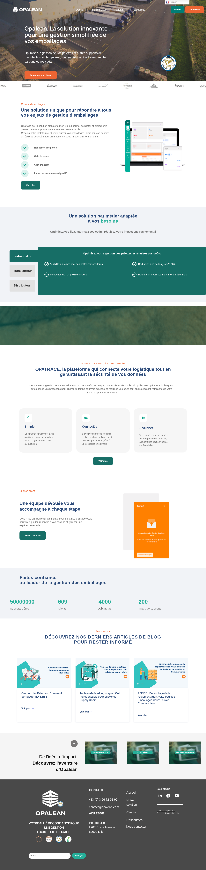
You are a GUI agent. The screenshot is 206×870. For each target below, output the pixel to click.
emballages (68, 385)
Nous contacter (136, 826)
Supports (19, 608)
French (173, 2)
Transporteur (22, 271)
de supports (150, 608)
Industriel (23, 256)
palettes (68, 53)
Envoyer (79, 855)
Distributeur (22, 285)
